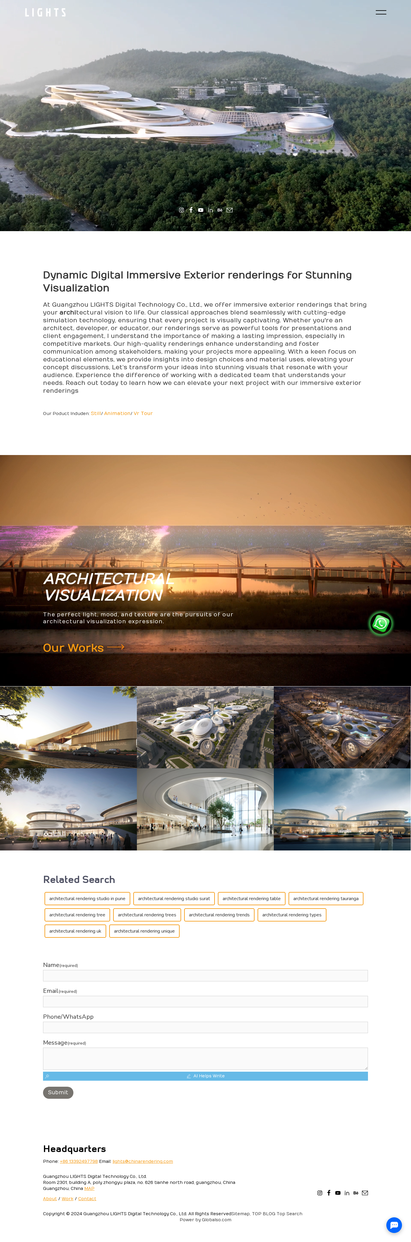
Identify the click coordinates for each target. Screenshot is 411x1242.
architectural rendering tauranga (326, 898)
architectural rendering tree (77, 915)
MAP (89, 1188)
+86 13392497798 (79, 1161)
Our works (75, 648)
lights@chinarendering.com (143, 1161)
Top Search (289, 1213)
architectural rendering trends (219, 915)
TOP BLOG (264, 1213)
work (67, 1198)
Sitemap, (241, 1213)
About (50, 1198)
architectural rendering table (252, 898)
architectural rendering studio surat (174, 898)
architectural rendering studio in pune (87, 898)
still (96, 413)
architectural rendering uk (75, 931)
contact (87, 1198)
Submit (58, 1092)
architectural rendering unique (144, 931)
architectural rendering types (292, 915)
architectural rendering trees (147, 915)
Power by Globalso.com (205, 1219)
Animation (117, 413)
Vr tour (143, 413)
